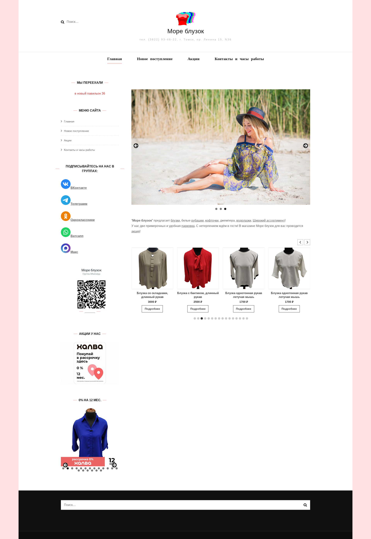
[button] (307, 242)
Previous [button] (136, 146)
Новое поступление (155, 59)
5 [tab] (81, 468)
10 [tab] (103, 468)
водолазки (243, 220)
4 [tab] (77, 468)
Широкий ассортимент (269, 220)
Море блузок (185, 31)
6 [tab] (85, 468)
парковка (188, 226)
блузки (175, 220)
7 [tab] (90, 468)
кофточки (212, 220)
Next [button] (305, 146)
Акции (194, 59)
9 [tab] (99, 468)
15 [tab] (83, 470)
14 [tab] (79, 470)
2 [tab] (221, 209)
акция (135, 231)
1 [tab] (216, 209)
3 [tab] (225, 209)
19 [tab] (101, 470)
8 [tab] (94, 468)
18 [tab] (96, 470)
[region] (220, 147)
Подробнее (152, 308)
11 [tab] (108, 468)
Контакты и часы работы (239, 59)
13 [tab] (117, 468)
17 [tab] (92, 470)
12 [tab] (112, 468)
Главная (114, 59)
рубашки (197, 220)
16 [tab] (88, 470)
